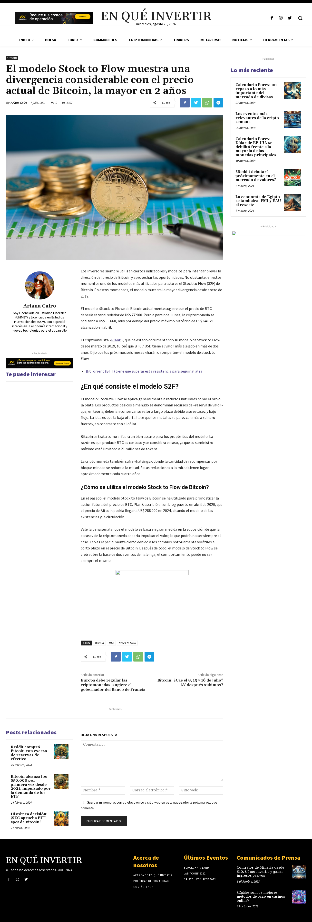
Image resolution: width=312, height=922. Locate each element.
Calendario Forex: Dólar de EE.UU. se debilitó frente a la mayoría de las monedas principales (255, 147)
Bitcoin (12, 58)
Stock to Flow (127, 643)
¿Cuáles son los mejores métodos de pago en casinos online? (261, 896)
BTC (111, 643)
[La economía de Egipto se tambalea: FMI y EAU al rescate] (292, 202)
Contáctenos (143, 887)
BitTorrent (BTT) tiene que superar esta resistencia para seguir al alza (144, 371)
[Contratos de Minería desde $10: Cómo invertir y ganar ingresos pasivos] (299, 872)
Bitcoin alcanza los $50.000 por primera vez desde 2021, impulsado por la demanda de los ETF (31, 786)
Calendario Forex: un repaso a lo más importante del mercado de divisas (256, 91)
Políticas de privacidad (151, 881)
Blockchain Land (196, 867)
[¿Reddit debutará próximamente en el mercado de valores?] (292, 177)
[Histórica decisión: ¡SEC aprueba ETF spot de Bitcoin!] (61, 818)
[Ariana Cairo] (39, 285)
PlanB (116, 339)
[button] (300, 18)
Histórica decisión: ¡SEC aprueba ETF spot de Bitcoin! (29, 818)
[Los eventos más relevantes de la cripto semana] (292, 119)
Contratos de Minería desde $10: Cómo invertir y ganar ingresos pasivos (260, 871)
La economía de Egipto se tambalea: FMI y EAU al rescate (258, 201)
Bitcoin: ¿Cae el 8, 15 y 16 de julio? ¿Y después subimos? (190, 682)
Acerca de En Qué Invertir (152, 875)
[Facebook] (271, 18)
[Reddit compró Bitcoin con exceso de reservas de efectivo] (61, 751)
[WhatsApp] (207, 102)
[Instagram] (281, 18)
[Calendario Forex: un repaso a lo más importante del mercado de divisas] (292, 90)
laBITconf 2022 (194, 873)
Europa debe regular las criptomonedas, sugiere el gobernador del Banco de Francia (113, 685)
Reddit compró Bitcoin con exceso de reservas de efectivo (29, 753)
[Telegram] (218, 102)
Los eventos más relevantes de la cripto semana (257, 118)
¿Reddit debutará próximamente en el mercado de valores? (255, 176)
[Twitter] (290, 18)
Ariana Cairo (18, 103)
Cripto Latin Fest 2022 (200, 879)
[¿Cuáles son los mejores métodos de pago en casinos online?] (299, 897)
